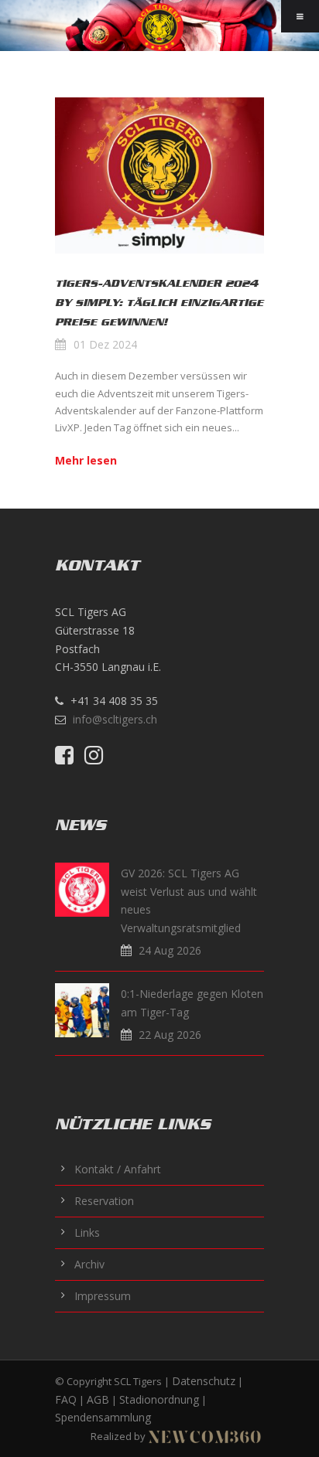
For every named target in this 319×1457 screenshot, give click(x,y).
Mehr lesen (86, 460)
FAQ (66, 1399)
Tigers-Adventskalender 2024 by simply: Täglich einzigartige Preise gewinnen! (159, 302)
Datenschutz (203, 1381)
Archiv (89, 1264)
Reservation (104, 1200)
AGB (98, 1399)
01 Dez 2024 (105, 344)
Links (87, 1232)
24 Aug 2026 (170, 950)
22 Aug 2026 (170, 1034)
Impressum (102, 1295)
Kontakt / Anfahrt (117, 1169)
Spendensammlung (103, 1417)
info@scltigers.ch (115, 719)
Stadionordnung (159, 1399)
